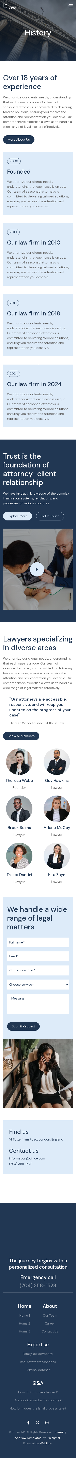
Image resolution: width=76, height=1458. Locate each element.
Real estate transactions (38, 1362)
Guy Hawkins (57, 780)
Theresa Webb (19, 780)
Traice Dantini (19, 874)
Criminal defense (38, 1370)
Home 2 (24, 1323)
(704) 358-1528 (20, 1164)
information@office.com (27, 1158)
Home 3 (24, 1331)
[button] (70, 6)
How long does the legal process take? (38, 1408)
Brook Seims (19, 827)
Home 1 (24, 1315)
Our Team (50, 1315)
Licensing (60, 1432)
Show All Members (21, 736)
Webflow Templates (27, 1438)
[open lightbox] (38, 569)
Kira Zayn (56, 874)
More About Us (19, 139)
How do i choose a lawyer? (38, 1392)
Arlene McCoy (57, 827)
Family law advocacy (38, 1354)
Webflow (45, 1443)
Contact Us (50, 1331)
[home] (9, 6)
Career (50, 1323)
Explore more (17, 516)
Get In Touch (50, 516)
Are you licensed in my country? (38, 1400)
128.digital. (54, 1438)
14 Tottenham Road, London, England (36, 1139)
